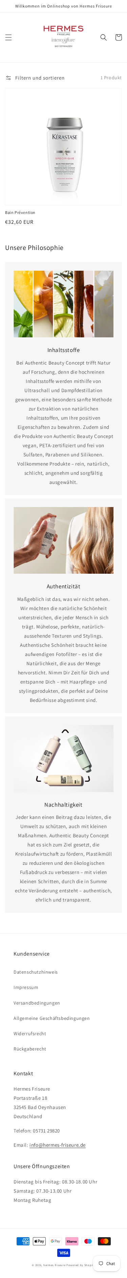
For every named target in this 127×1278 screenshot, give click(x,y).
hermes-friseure (54, 1265)
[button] (8, 37)
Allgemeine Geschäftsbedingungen (52, 1018)
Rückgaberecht (30, 1049)
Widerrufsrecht (30, 1033)
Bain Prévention (20, 212)
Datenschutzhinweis (36, 972)
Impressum (26, 987)
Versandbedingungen (37, 1003)
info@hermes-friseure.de (57, 1145)
